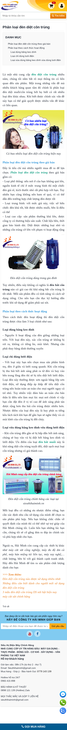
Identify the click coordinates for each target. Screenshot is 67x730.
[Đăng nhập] (62, 5)
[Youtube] (30, 634)
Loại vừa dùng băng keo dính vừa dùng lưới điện (36, 60)
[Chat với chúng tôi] (63, 710)
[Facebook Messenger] (63, 694)
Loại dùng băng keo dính (23, 52)
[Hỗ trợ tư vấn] (63, 702)
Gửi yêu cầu (58, 626)
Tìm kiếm (59, 15)
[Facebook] (37, 634)
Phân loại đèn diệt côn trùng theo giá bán (29, 44)
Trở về (6, 606)
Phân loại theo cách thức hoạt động (26, 48)
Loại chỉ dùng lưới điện (22, 56)
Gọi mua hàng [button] (34, 726)
